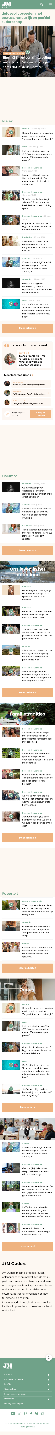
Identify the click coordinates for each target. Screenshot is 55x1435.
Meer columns (27, 550)
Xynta (32, 1426)
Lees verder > (34, 359)
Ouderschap (10, 1389)
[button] (46, 1375)
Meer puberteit (27, 968)
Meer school (28, 1246)
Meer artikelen (27, 328)
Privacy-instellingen (13, 1403)
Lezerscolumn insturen (15, 1394)
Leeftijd (7, 1384)
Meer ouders (27, 1107)
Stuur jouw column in (40, 414)
